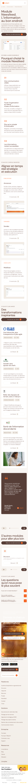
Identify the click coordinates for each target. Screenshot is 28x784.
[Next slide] (24, 528)
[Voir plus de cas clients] (14, 319)
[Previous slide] (4, 528)
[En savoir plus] (14, 197)
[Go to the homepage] (7, 654)
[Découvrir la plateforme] (14, 638)
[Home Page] (5, 3)
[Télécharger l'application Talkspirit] (14, 664)
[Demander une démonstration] (14, 633)
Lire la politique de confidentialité (7, 777)
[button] (25, 3)
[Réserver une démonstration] (14, 34)
